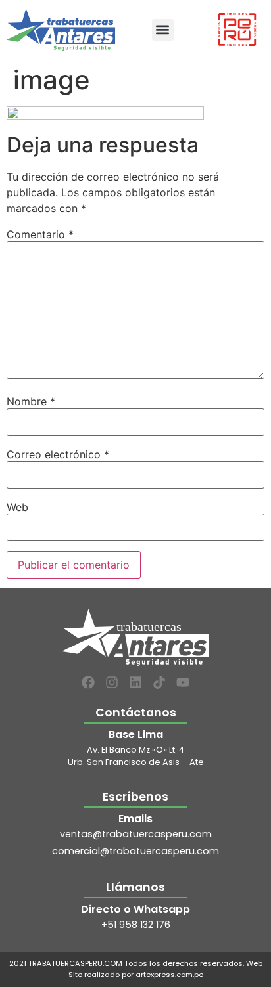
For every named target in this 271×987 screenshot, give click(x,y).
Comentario (40, 234)
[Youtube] (183, 682)
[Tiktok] (159, 682)
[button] (163, 30)
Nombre (31, 401)
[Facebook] (88, 682)
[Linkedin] (135, 682)
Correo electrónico (58, 454)
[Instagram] (112, 682)
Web (17, 507)
